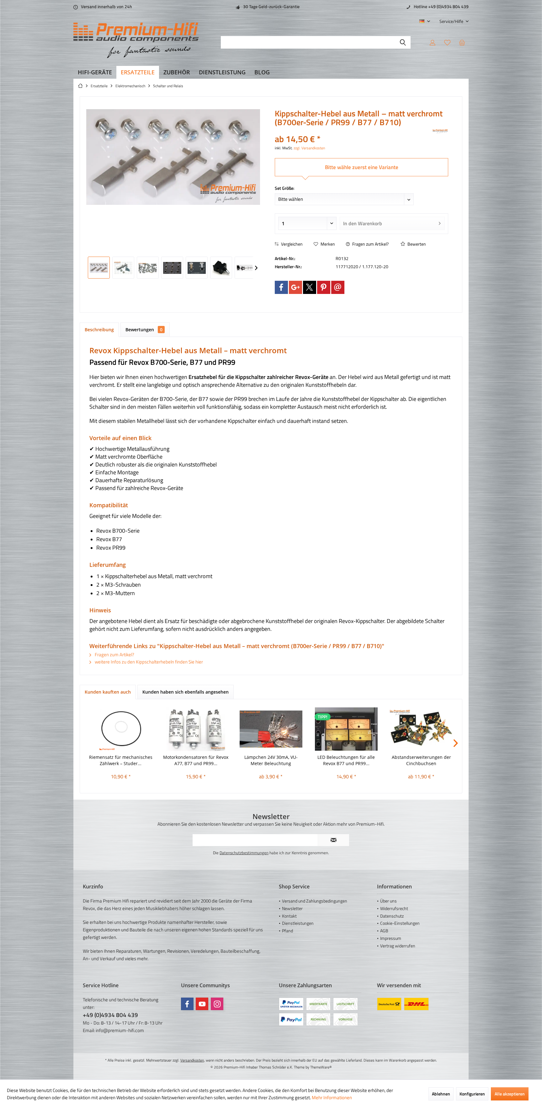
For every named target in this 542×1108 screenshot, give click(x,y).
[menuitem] (452, 21)
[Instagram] (217, 1004)
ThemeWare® (321, 1067)
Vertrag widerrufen (397, 945)
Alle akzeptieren (510, 1093)
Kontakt (289, 916)
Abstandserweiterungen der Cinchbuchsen (421, 760)
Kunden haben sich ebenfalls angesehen (185, 692)
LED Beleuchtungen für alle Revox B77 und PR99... (346, 760)
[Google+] (295, 287)
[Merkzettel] (447, 42)
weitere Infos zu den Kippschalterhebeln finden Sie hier (148, 661)
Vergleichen (291, 244)
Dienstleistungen (298, 923)
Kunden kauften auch (108, 692)
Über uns (388, 901)
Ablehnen (441, 1093)
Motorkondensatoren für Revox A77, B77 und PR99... (195, 760)
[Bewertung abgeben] (353, 130)
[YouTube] (202, 1004)
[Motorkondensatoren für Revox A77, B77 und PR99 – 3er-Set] (196, 729)
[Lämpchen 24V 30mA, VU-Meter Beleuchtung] (271, 729)
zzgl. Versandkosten (309, 148)
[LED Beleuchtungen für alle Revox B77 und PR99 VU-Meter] (346, 729)
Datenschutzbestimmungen (244, 853)
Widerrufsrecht (394, 908)
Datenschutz (392, 916)
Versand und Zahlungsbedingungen (314, 901)
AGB (384, 930)
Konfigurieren (472, 1093)
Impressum (390, 938)
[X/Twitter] (309, 287)
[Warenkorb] (462, 42)
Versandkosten (192, 1060)
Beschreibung (99, 330)
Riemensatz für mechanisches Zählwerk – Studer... (120, 760)
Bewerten (416, 244)
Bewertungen (143, 330)
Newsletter (292, 908)
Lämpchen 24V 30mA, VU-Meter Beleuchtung (271, 760)
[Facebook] (281, 287)
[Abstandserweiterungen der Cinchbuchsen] (421, 729)
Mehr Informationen (332, 1097)
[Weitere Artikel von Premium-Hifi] (440, 131)
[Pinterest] (323, 287)
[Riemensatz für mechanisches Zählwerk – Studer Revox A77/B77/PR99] (121, 729)
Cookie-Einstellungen (400, 923)
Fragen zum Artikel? (370, 244)
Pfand (287, 930)
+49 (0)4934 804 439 (110, 1014)
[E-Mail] (337, 287)
